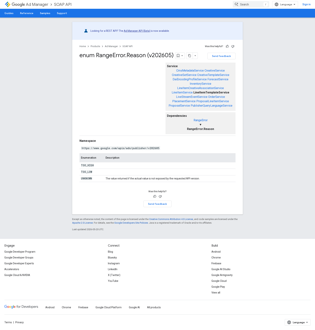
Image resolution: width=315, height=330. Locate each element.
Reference (26, 13)
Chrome (216, 257)
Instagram (114, 263)
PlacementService (184, 101)
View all (215, 292)
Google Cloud (219, 280)
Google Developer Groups (18, 257)
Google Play (218, 286)
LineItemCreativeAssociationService (200, 88)
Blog (110, 251)
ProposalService (179, 105)
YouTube (113, 280)
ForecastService (217, 79)
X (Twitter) (114, 275)
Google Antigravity (222, 275)
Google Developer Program (19, 251)
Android (216, 251)
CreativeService (215, 70)
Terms (8, 322)
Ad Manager (37, 4)
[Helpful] (227, 46)
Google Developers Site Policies (131, 222)
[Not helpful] (233, 46)
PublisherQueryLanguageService (211, 105)
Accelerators (11, 269)
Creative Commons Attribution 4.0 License (171, 219)
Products (95, 46)
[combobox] (251, 4)
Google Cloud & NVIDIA (17, 275)
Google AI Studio (220, 269)
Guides (8, 13)
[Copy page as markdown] (189, 56)
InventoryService (200, 83)
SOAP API (63, 4)
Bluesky (112, 257)
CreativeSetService (184, 75)
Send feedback (221, 56)
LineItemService (182, 92)
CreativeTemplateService (213, 75)
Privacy (19, 322)
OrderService (216, 97)
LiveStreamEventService (191, 97)
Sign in (306, 4)
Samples (45, 13)
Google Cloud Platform (109, 307)
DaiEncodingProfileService (190, 79)
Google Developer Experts (19, 263)
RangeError (201, 120)
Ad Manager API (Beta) (137, 30)
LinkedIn (112, 269)
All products (154, 307)
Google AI (134, 307)
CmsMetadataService (190, 70)
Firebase (216, 263)
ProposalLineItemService (212, 101)
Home (82, 46)
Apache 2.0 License (82, 222)
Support (62, 13)
